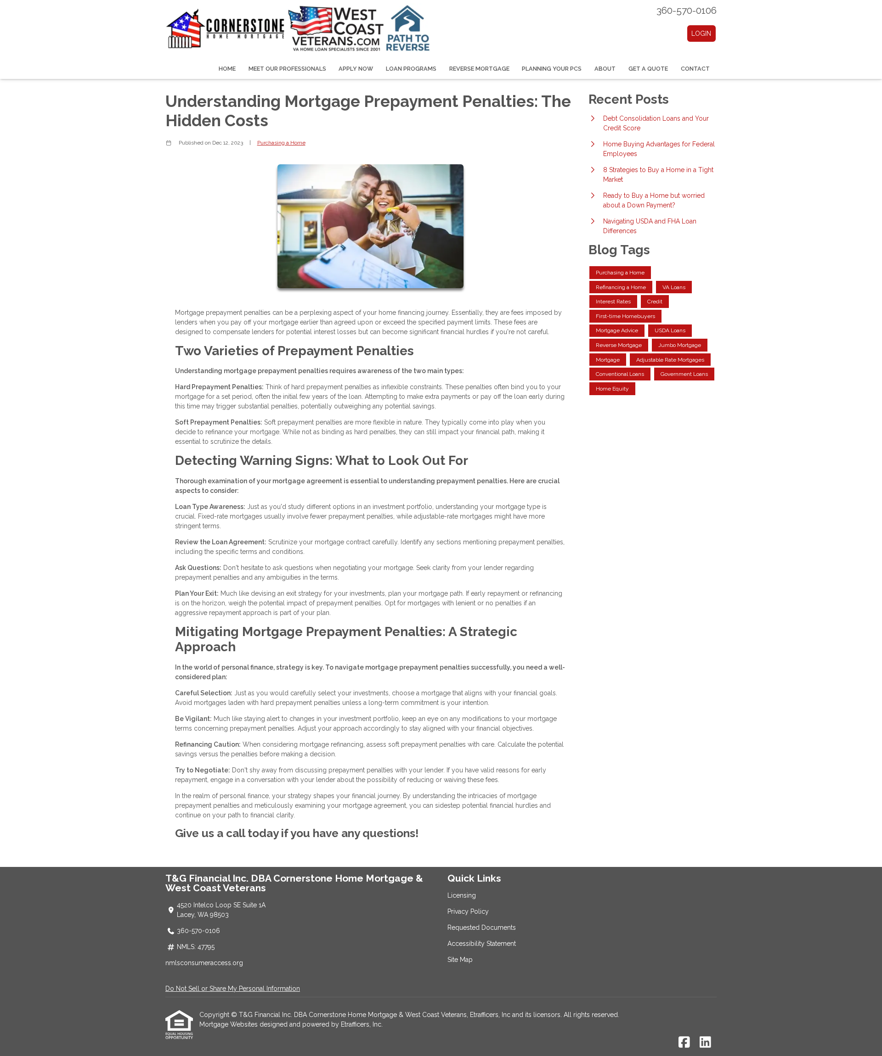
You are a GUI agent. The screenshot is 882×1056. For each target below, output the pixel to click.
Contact (695, 68)
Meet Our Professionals (287, 68)
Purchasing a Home (281, 143)
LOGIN (701, 33)
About (605, 68)
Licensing (461, 895)
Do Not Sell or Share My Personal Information (232, 988)
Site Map (460, 959)
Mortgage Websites (229, 1024)
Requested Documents (481, 927)
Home (227, 68)
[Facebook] (684, 1043)
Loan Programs (411, 68)
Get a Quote (648, 68)
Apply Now (356, 68)
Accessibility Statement (481, 943)
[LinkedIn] (705, 1043)
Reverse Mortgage (479, 68)
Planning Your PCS (552, 68)
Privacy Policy (468, 911)
